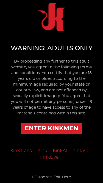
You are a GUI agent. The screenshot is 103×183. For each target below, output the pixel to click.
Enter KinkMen (51, 128)
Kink (42, 150)
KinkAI (60, 150)
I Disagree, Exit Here (51, 177)
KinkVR (81, 150)
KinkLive (49, 157)
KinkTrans (21, 150)
